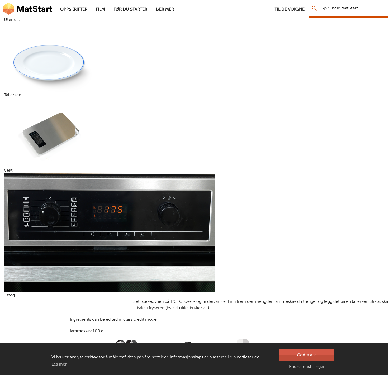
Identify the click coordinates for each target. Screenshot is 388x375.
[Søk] (314, 8)
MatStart (28, 9)
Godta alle (307, 354)
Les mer (59, 364)
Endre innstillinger (307, 366)
